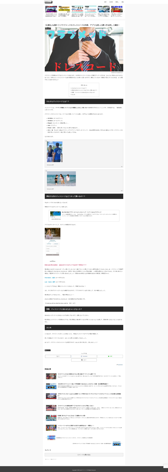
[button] (84, 360)
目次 (82, 85)
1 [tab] (82, 19)
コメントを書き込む (84, 454)
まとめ (73, 94)
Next (124, 11)
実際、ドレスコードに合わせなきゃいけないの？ (83, 92)
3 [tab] (86, 19)
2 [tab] (84, 19)
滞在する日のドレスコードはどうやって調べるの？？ (84, 90)
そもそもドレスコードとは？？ (79, 88)
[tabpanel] (51, 11)
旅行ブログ (48, 350)
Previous (43, 11)
